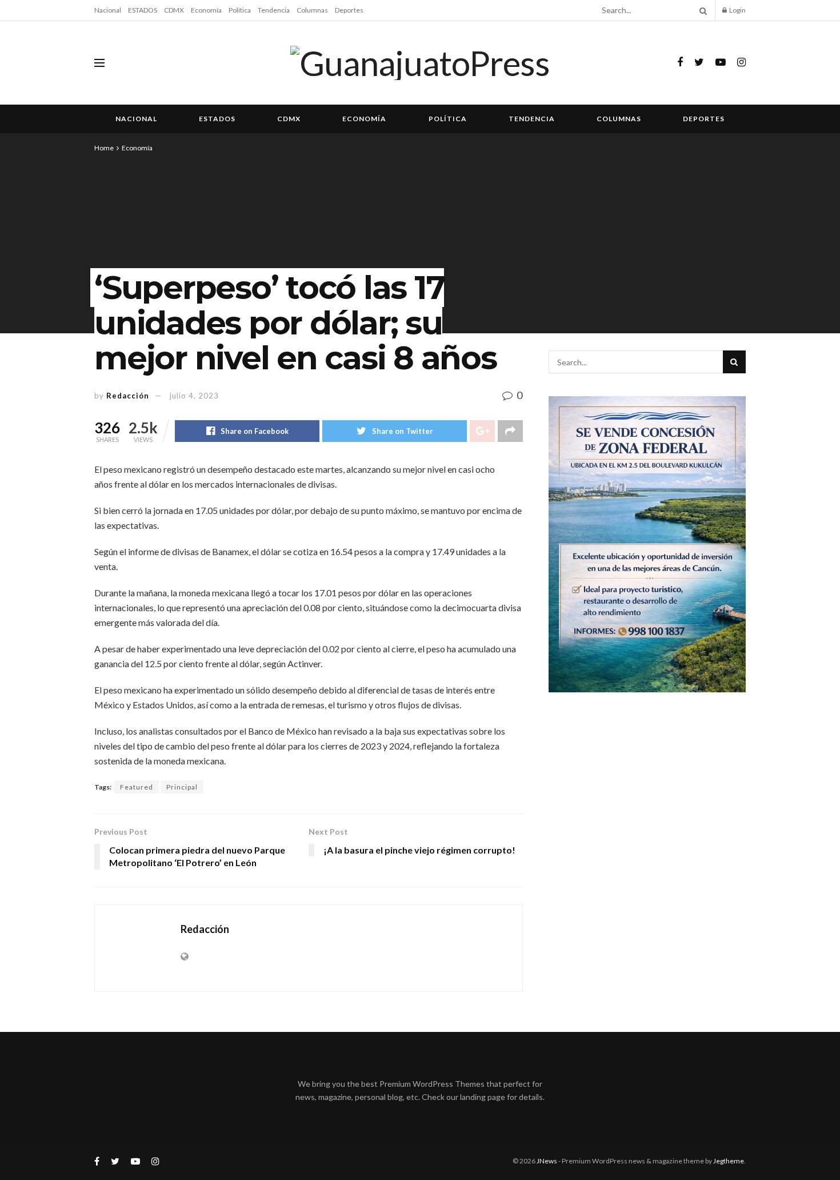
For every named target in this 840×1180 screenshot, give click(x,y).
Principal (182, 787)
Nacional (107, 10)
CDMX (174, 10)
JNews (547, 1161)
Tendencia (274, 10)
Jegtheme (728, 1161)
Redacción (127, 395)
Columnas (312, 10)
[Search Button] (701, 10)
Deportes (349, 10)
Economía (206, 10)
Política (240, 10)
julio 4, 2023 (194, 395)
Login (737, 10)
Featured (136, 787)
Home (104, 147)
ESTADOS (142, 10)
